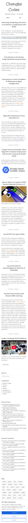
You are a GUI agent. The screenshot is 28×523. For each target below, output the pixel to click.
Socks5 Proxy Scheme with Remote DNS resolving (14, 428)
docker (20, 484)
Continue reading (14, 52)
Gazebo (17, 487)
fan (7, 487)
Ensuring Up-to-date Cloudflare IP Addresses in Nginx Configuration (14, 81)
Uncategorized (6, 390)
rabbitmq (9, 497)
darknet (4, 484)
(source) (8, 250)
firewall (12, 487)
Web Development (7, 392)
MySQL (23, 492)
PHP (3, 497)
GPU (3, 489)
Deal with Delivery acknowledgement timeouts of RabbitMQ (14, 268)
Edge (3, 487)
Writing (4, 393)
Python (4, 386)
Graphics (9, 489)
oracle (19, 495)
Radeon (14, 497)
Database (10, 484)
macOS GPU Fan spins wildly (14, 234)
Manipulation (16, 492)
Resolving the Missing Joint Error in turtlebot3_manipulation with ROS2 (14, 25)
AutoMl (4, 481)
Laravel (20, 489)
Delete (15, 484)
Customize (14, 516)
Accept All (14, 512)
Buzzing (9, 481)
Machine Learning (7, 383)
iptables (14, 489)
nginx (9, 495)
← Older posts (5, 364)
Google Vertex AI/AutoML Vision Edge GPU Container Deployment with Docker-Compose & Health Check (14, 417)
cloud (15, 481)
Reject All (14, 520)
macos (10, 492)
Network (5, 385)
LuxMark (12, 251)
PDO (24, 495)
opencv (14, 495)
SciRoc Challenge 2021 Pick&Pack (14, 338)
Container (20, 481)
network (4, 495)
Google (22, 487)
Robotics (5, 388)
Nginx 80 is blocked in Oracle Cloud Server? (13, 414)
